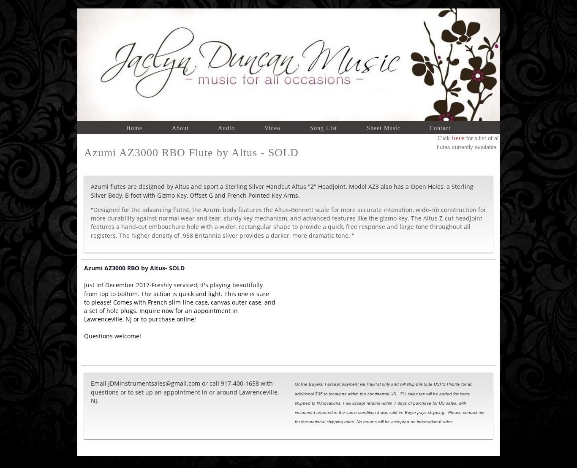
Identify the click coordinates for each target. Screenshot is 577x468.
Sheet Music (383, 128)
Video (272, 128)
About (180, 128)
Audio (226, 128)
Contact (440, 128)
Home (134, 128)
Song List (323, 128)
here (457, 138)
